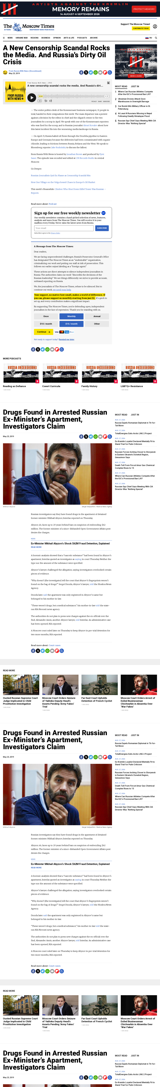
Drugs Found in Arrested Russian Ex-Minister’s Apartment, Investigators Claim (55, 419)
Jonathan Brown (74, 154)
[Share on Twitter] (86, 72)
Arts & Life (69, 38)
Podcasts (82, 38)
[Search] (156, 38)
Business (46, 38)
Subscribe (102, 228)
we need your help (62, 289)
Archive (94, 38)
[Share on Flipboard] (105, 72)
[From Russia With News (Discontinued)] (5, 72)
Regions (34, 38)
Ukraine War (22, 38)
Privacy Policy (55, 233)
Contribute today (141, 28)
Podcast (53, 204)
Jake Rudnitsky (58, 147)
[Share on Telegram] (91, 72)
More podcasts (12, 358)
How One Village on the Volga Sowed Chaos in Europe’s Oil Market (63, 182)
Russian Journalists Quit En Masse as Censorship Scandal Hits (60, 175)
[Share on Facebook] (81, 72)
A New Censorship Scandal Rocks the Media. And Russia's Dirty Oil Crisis (56, 55)
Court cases (54, 645)
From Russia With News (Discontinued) (25, 71)
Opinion (57, 38)
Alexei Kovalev (90, 125)
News (10, 38)
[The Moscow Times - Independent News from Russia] (28, 27)
